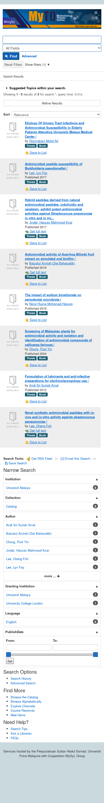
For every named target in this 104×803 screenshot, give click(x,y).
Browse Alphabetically (26, 701)
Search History (21, 678)
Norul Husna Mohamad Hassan (51, 303)
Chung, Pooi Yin (40, 349)
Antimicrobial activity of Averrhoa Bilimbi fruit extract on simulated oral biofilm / (59, 256)
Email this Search (77, 458)
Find (13, 56)
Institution (13, 479)
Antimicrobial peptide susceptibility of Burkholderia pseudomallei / (53, 166)
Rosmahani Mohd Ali (43, 141)
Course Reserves (23, 710)
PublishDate (14, 631)
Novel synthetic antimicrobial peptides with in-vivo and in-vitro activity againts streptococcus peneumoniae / (60, 417)
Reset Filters (13, 64)
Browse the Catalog (24, 697)
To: (55, 640)
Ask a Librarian (21, 733)
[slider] (8, 654)
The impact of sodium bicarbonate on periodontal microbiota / (53, 297)
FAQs (15, 738)
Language (12, 613)
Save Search (17, 463)
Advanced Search (23, 683)
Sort (6, 114)
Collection (13, 497)
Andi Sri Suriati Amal (44, 385)
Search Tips (19, 728)
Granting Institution (20, 586)
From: (10, 640)
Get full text (37, 231)
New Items (18, 715)
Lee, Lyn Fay (38, 172)
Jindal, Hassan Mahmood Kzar (50, 222)
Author (10, 516)
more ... (50, 576)
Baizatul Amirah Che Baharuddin (52, 263)
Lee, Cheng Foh (40, 425)
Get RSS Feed (41, 458)
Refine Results (52, 103)
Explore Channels (23, 706)
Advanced (29, 56)
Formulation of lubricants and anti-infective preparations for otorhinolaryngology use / (57, 378)
